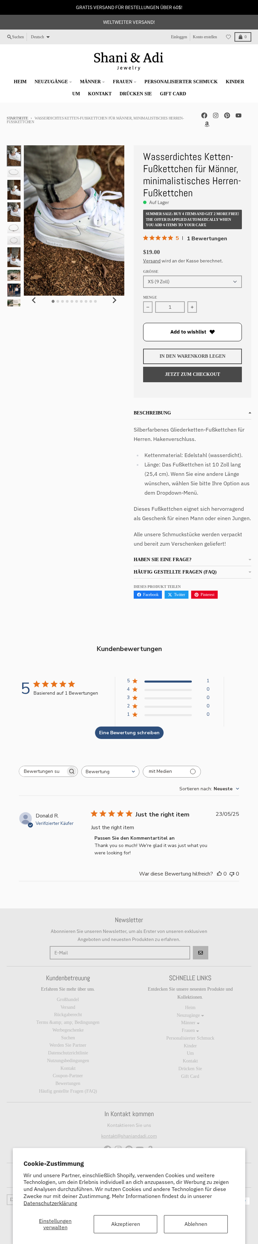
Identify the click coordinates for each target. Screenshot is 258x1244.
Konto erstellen (205, 37)
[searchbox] (42, 771)
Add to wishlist (188, 332)
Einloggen (179, 37)
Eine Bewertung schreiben (129, 733)
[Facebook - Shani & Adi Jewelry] (204, 115)
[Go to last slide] (34, 300)
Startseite (17, 118)
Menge (150, 297)
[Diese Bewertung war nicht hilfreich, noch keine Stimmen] (231, 874)
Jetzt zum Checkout (192, 374)
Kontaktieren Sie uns (129, 1125)
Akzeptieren (125, 1224)
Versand (152, 261)
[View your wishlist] (228, 37)
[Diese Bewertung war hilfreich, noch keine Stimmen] (219, 874)
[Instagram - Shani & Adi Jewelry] (215, 115)
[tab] (52, 301)
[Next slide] (114, 300)
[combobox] (110, 772)
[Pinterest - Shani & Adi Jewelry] (227, 115)
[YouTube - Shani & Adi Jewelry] (238, 115)
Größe (150, 271)
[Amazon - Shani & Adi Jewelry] (207, 124)
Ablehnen (195, 1224)
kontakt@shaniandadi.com (129, 1136)
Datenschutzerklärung (50, 1203)
